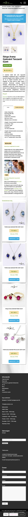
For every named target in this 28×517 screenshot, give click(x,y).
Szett (4, 101)
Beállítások (21, 514)
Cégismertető (5, 379)
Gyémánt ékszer (15, 99)
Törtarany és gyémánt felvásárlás (10, 382)
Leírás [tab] (8, 107)
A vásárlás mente (6, 392)
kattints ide (10, 404)
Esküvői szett (8, 99)
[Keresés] (21, 2)
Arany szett (15, 96)
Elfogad (6, 514)
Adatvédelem (5, 388)
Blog (3, 386)
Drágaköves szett (9, 98)
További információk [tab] (19, 107)
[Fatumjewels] (7, 2)
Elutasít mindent (13, 514)
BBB (19, 96)
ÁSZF (3, 390)
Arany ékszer (10, 96)
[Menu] (24, 2)
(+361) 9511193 (6, 455)
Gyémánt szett (21, 99)
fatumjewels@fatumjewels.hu (13, 459)
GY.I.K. (3, 384)
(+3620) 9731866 (6, 454)
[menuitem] (21, 2)
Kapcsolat (4, 381)
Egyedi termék (16, 98)
